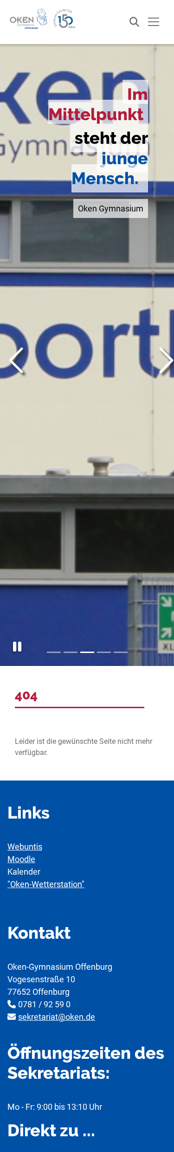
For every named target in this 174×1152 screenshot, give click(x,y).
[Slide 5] (121, 652)
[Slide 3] (87, 652)
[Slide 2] (70, 652)
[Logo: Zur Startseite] (42, 18)
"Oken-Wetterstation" (45, 884)
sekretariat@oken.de (56, 1017)
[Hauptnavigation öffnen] (154, 22)
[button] (17, 646)
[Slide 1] (54, 652)
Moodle (21, 859)
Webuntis (24, 846)
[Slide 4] (104, 652)
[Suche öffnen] (129, 22)
